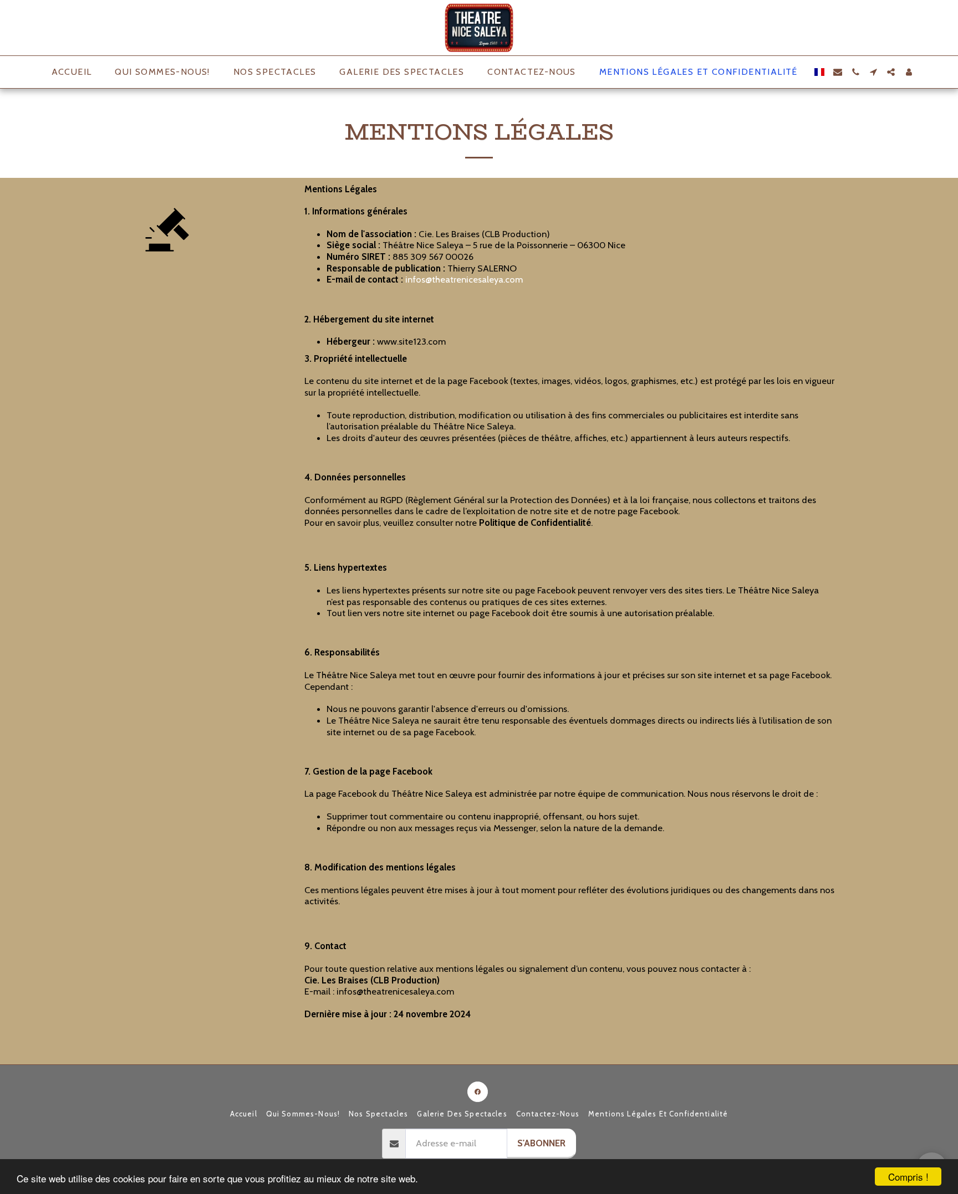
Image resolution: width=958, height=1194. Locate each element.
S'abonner (541, 1143)
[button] (837, 72)
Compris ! (908, 1176)
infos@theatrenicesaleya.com (464, 279)
